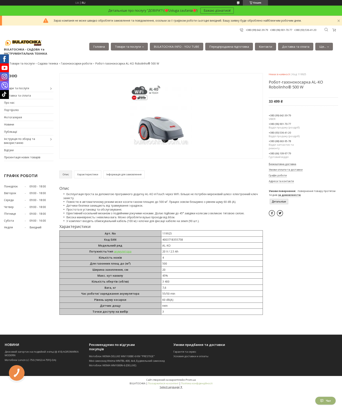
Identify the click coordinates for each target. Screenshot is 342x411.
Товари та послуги (128, 46)
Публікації (10, 132)
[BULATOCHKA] (24, 42)
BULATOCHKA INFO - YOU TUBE (176, 46)
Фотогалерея (13, 117)
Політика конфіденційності (197, 383)
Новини (9, 124)
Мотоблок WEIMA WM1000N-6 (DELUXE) (112, 365)
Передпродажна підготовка (229, 46)
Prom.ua (191, 380)
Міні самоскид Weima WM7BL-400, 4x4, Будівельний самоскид (127, 361)
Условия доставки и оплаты (190, 356)
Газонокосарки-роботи (76, 63)
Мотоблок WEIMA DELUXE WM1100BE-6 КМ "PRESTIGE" (122, 356)
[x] (280, 213)
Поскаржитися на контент (163, 383)
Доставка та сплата (295, 46)
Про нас (9, 102)
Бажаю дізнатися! (217, 10)
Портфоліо (11, 110)
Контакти (265, 46)
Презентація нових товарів (22, 157)
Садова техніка (48, 63)
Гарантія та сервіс (184, 351)
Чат (328, 400)
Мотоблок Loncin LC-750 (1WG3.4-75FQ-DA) (30, 360)
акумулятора (122, 251)
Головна (99, 46)
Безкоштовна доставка (282, 164)
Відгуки (9, 150)
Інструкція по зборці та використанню (19, 141)
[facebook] (272, 213)
